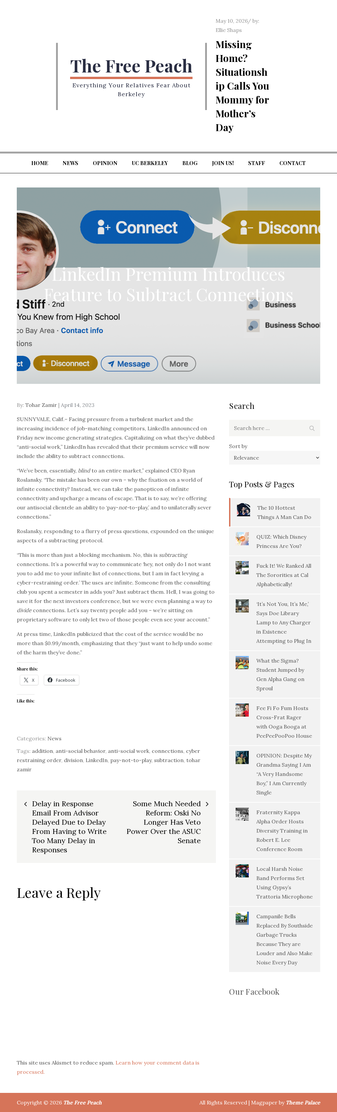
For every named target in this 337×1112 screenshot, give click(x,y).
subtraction (169, 760)
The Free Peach (131, 65)
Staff (256, 162)
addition (42, 751)
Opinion (105, 162)
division (73, 760)
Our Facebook (254, 991)
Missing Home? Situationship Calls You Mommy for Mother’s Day (242, 86)
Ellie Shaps (229, 30)
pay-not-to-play (130, 760)
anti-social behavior (80, 751)
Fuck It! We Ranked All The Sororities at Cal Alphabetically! (283, 574)
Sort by (238, 446)
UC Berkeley (150, 162)
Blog (189, 162)
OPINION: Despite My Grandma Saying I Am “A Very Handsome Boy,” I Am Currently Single (284, 774)
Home (39, 162)
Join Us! (223, 162)
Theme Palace (303, 1102)
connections (167, 751)
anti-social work (128, 751)
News (70, 162)
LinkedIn (97, 760)
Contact (292, 162)
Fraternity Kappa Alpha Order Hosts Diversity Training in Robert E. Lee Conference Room (282, 830)
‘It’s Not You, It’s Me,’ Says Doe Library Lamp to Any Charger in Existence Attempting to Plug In (283, 622)
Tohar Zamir (41, 405)
